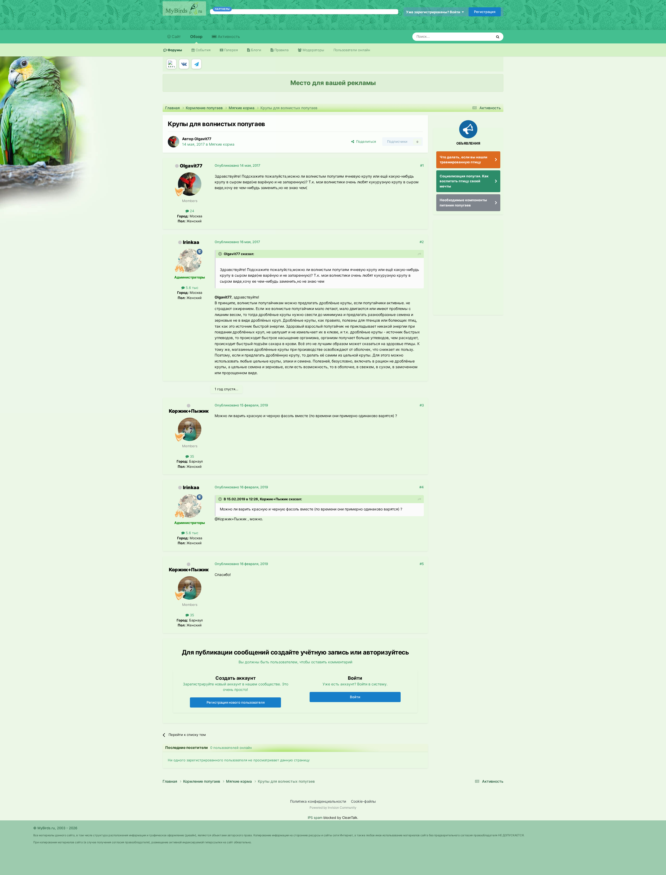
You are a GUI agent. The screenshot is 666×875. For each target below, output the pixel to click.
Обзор (196, 36)
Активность (228, 36)
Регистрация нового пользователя (236, 702)
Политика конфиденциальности (318, 801)
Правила (281, 50)
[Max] (171, 64)
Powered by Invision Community (333, 807)
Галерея (230, 50)
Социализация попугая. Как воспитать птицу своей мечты (464, 181)
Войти (355, 697)
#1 (422, 165)
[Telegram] (196, 64)
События (202, 50)
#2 (422, 242)
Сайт (176, 36)
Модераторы (313, 50)
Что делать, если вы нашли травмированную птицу (463, 159)
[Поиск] (497, 37)
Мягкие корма (221, 144)
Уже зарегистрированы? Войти (434, 12)
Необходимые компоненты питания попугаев (463, 202)
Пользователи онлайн (352, 50)
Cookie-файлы (363, 801)
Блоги (255, 50)
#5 (422, 564)
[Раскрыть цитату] (220, 254)
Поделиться (365, 141)
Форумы (174, 50)
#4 (421, 487)
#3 (422, 405)
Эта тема (478, 36)
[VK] (184, 64)
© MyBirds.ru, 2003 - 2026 (55, 828)
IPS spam (315, 817)
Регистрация (484, 12)
